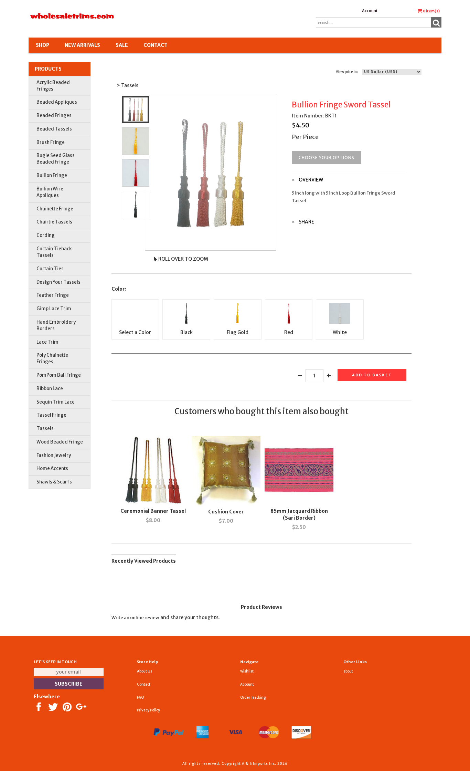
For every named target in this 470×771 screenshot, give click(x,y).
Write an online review (135, 618)
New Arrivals (82, 45)
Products (48, 69)
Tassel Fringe (51, 415)
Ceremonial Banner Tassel (153, 511)
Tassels (45, 428)
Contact (155, 45)
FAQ (140, 697)
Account (369, 10)
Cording (45, 235)
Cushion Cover (226, 512)
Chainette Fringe (54, 209)
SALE (122, 45)
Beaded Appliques (56, 102)
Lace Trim (47, 342)
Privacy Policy (148, 710)
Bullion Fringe (51, 175)
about (348, 671)
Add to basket (372, 375)
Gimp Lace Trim (53, 309)
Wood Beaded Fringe (59, 442)
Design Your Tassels (58, 282)
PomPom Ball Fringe (58, 375)
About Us (144, 671)
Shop (42, 45)
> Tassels (127, 85)
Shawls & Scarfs (54, 482)
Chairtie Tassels (54, 222)
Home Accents (52, 468)
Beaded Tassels (54, 129)
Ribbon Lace (49, 389)
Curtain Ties (50, 269)
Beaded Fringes (54, 115)
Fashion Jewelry (53, 455)
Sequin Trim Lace (55, 402)
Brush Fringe (50, 142)
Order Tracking (253, 697)
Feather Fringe (52, 295)
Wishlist (247, 671)
